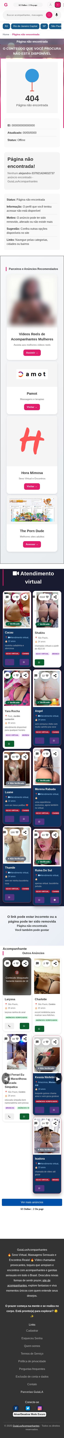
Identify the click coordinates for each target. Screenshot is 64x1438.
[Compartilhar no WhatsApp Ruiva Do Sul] (55, 835)
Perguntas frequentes (32, 1369)
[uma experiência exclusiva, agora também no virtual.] (47, 766)
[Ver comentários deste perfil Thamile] (4, 832)
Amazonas (43, 1082)
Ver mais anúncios (32, 1202)
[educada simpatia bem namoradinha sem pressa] (17, 1052)
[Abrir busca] (49, 15)
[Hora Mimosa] (32, 440)
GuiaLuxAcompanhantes (26, 1425)
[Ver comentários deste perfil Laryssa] (7, 963)
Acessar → (32, 544)
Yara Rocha (12, 711)
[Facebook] (15, 1408)
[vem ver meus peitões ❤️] (17, 769)
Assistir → (32, 352)
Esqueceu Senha (32, 1338)
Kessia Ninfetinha (46, 1077)
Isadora (40, 1158)
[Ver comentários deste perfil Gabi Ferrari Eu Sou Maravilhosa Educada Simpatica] (6, 1038)
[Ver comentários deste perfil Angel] (35, 675)
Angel (39, 711)
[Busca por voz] (56, 15)
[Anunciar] (58, 5)
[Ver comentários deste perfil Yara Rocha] (7, 675)
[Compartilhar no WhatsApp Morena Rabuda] (55, 753)
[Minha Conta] (50, 5)
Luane (9, 792)
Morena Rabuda (45, 789)
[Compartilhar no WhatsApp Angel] (55, 675)
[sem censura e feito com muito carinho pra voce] (47, 688)
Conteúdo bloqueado (17, 976)
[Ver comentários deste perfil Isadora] (35, 1123)
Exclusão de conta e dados (32, 1376)
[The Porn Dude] (32, 510)
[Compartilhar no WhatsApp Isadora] (55, 1123)
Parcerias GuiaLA (32, 1391)
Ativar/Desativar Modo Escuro (29, 1414)
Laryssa (10, 999)
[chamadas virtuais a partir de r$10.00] (47, 610)
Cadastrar (32, 1330)
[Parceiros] (32, 301)
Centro (22, 1092)
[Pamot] (32, 374)
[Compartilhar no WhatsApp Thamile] (25, 832)
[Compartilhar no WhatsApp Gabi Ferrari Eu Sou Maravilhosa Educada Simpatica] (25, 1038)
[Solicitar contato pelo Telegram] (54, 900)
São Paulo (43, 638)
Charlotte (41, 999)
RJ (6, 26)
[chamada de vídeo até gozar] (47, 1136)
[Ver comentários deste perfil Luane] (6, 756)
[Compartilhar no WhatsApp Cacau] (25, 597)
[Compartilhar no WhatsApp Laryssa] (25, 963)
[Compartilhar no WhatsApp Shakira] (55, 597)
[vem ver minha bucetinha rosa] (17, 845)
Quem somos (32, 1346)
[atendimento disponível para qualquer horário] (17, 688)
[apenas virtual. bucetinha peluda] (47, 847)
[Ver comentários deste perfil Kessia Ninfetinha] (37, 1042)
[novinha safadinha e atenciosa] (17, 609)
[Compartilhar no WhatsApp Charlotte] (55, 963)
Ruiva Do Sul (43, 870)
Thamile (10, 867)
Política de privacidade (32, 1361)
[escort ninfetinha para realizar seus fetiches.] (47, 976)
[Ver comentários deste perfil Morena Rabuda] (37, 753)
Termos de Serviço (32, 1353)
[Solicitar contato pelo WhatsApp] (24, 662)
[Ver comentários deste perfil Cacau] (7, 597)
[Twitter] (27, 1408)
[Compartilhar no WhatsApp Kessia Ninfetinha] (55, 1042)
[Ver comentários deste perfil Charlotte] (37, 963)
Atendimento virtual (19, 638)
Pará (10, 716)
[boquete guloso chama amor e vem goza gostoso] (47, 1054)
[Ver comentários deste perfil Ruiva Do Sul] (35, 835)
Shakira (40, 632)
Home (6, 34)
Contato (32, 1384)
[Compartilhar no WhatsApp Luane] (25, 756)
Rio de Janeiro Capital (25, 26)
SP (44, 26)
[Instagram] (39, 1408)
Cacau (9, 632)
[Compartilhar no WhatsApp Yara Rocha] (25, 675)
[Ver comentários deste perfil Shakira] (33, 597)
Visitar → (32, 407)
